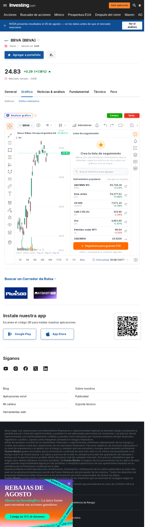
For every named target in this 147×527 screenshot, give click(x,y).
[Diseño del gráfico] (121, 125)
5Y (74, 259)
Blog (6, 388)
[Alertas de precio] (97, 125)
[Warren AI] (135, 168)
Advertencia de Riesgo (82, 502)
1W (27, 259)
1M (34, 259)
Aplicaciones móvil (14, 396)
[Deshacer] (105, 125)
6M (50, 259)
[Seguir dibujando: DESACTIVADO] (9, 210)
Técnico (100, 92)
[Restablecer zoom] (53, 245)
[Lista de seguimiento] (135, 134)
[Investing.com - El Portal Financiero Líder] (22, 5)
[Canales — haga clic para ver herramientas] (9, 142)
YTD (58, 259)
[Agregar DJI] (125, 195)
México (59, 14)
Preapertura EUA (79, 14)
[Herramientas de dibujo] (16, 192)
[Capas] (10, 232)
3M (42, 259)
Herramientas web (14, 412)
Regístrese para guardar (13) (103, 245)
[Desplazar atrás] (42, 245)
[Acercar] (37, 245)
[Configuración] (136, 260)
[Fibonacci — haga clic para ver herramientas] (9, 157)
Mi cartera (9, 404)
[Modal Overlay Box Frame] (36, 503)
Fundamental (79, 92)
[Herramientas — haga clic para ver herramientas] (9, 186)
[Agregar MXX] (125, 186)
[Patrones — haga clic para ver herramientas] (9, 171)
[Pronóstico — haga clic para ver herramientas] (9, 179)
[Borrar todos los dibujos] (9, 242)
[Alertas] (135, 141)
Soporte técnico (85, 404)
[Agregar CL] (125, 231)
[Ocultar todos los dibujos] (9, 224)
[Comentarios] (135, 162)
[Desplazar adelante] (47, 245)
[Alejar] (32, 245)
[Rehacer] (112, 125)
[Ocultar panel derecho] (69, 192)
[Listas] (135, 148)
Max (82, 259)
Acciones (10, 14)
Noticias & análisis (51, 92)
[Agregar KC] (125, 213)
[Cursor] (9, 126)
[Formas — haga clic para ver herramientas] (9, 150)
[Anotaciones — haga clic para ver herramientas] (9, 193)
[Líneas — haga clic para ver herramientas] (9, 135)
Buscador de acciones (35, 14)
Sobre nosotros (85, 388)
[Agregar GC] (125, 222)
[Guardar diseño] (132, 125)
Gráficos (9, 101)
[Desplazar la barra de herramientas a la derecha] (136, 125)
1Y (67, 259)
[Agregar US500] (125, 204)
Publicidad (81, 396)
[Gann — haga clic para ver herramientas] (9, 164)
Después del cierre (108, 14)
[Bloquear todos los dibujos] (9, 217)
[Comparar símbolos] (38, 125)
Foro (113, 92)
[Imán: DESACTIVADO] (9, 202)
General (11, 92)
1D (20, 259)
